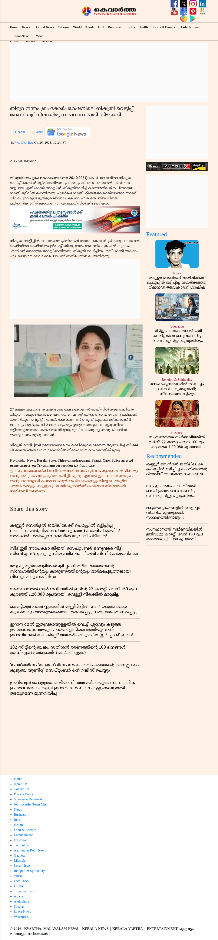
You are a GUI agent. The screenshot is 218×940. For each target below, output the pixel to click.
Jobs (131, 27)
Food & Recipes (25, 830)
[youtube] (174, 11)
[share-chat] (184, 19)
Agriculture (21, 902)
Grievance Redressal (28, 799)
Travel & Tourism (26, 891)
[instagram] (193, 4)
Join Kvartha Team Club (30, 805)
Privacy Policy (24, 794)
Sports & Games (163, 27)
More (39, 36)
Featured (156, 235)
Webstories (21, 917)
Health (143, 27)
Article (18, 896)
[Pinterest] (193, 11)
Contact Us (21, 789)
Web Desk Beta (24, 143)
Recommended (164, 456)
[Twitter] (184, 4)
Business (115, 27)
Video (18, 876)
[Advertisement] (109, 72)
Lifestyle (20, 861)
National (63, 27)
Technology (22, 845)
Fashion (19, 886)
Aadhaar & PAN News (30, 850)
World (77, 27)
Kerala (90, 27)
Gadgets (19, 856)
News (26, 27)
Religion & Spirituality (29, 871)
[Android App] (193, 19)
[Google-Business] (184, 11)
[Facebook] (174, 4)
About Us (20, 784)
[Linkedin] (202, 4)
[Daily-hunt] (202, 11)
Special (19, 907)
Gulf (101, 27)
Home (14, 27)
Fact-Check (21, 881)
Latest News (45, 27)
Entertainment (191, 27)
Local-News (21, 36)
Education (20, 840)
